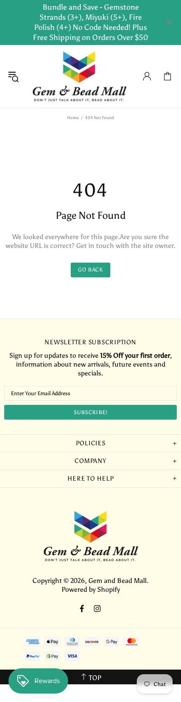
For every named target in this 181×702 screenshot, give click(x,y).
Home (73, 117)
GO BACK (90, 269)
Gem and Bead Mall (79, 76)
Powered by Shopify (90, 589)
